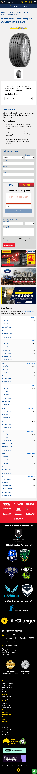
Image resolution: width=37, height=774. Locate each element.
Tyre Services (6, 705)
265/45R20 (31, 385)
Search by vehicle (28, 312)
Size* (4, 155)
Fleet (4, 717)
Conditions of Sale (22, 765)
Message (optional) (8, 227)
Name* (5, 161)
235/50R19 (31, 318)
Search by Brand (7, 687)
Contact (5, 712)
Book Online (6, 714)
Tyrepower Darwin (20, 6)
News (4, 719)
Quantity (27, 155)
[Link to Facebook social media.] (18, 770)
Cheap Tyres (5, 734)
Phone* (5, 166)
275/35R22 (31, 454)
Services (5, 701)
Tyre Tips (4, 692)
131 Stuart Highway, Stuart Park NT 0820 (19, 638)
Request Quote (8, 245)
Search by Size (6, 685)
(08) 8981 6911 (11, 642)
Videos (4, 721)
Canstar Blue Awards (8, 730)
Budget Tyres (6, 732)
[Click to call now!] (22, 2)
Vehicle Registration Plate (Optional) (10, 220)
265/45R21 (31, 408)
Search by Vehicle (7, 683)
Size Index (5, 727)
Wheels (4, 694)
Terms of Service (18, 241)
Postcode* (6, 178)
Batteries (4, 703)
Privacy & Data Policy (12, 765)
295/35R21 (31, 431)
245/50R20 (31, 363)
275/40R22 (31, 477)
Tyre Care (5, 690)
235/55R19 (31, 341)
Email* (5, 172)
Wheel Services (6, 708)
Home (5, 12)
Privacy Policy (6, 241)
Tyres (4, 681)
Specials (5, 710)
